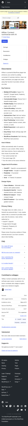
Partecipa (17, 373)
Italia (6, 402)
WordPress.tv (6, 382)
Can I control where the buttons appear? (7, 268)
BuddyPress (6, 395)
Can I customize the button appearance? (7, 257)
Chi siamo (4, 360)
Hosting (4, 366)
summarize (23, 322)
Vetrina (17, 360)
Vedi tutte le (23, 339)
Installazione (6, 55)
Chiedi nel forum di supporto (10, 350)
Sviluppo (5, 59)
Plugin (16, 366)
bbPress (5, 392)
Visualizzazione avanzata (9, 327)
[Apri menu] (25, 2)
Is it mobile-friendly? (7, 263)
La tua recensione (7, 339)
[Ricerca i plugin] (18, 17)
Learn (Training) (6, 373)
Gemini (24, 319)
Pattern (17, 368)
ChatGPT (19, 319)
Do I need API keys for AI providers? (7, 246)
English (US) (23, 315)
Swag (17, 382)
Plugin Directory (6, 7)
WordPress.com (7, 387)
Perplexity (17, 322)
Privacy (4, 368)
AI (15, 319)
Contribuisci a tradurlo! (14, 12)
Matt (4, 389)
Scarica (5, 41)
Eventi (16, 376)
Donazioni (18, 379)
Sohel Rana (6, 37)
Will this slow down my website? (11, 252)
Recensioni (6, 51)
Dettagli (5, 47)
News (3, 363)
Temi (16, 363)
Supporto (5, 63)
